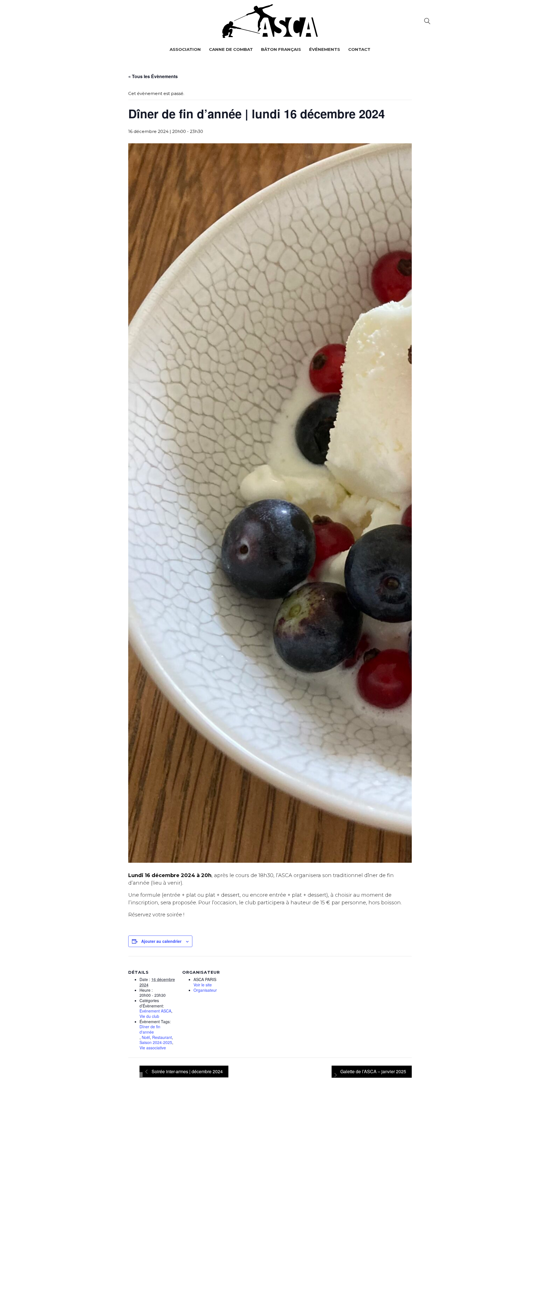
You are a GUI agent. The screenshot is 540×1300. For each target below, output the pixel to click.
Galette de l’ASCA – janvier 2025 (373, 1071)
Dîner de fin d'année (150, 1029)
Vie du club (149, 1016)
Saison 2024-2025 (156, 1042)
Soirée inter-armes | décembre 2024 (186, 1071)
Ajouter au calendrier (161, 941)
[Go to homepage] (270, 21)
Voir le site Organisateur (205, 987)
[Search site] (427, 22)
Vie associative (153, 1047)
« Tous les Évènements (153, 76)
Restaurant (162, 1037)
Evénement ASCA (155, 1011)
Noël (146, 1037)
